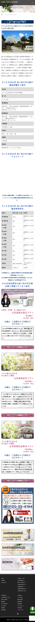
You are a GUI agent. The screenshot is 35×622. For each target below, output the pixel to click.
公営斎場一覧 (3, 595)
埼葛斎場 (3, 607)
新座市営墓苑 (20, 599)
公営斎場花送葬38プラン (22, 588)
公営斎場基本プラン (21, 586)
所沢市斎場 (20, 607)
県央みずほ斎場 (4, 599)
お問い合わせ (3, 582)
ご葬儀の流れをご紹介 (22, 590)
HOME (2, 578)
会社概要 (3, 580)
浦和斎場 (3, 601)
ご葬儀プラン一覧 (21, 578)
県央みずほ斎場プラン (22, 582)
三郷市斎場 (20, 595)
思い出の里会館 (4, 603)
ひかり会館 (3, 605)
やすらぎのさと (20, 605)
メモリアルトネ (20, 609)
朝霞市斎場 (20, 601)
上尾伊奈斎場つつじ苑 (5, 597)
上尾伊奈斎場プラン (21, 580)
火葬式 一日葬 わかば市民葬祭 (9, 2)
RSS (17, 613)
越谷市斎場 (3, 609)
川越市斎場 (20, 603)
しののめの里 (20, 597)
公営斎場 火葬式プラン (22, 584)
